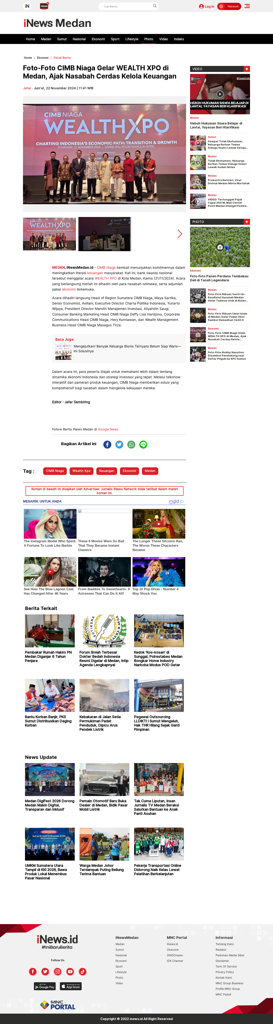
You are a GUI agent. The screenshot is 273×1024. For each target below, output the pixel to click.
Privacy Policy (225, 972)
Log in (209, 6)
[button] (180, 234)
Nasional (79, 39)
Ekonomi (98, 39)
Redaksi (221, 949)
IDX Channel (175, 960)
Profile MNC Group (228, 988)
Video (163, 39)
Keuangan (106, 471)
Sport (115, 39)
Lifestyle (132, 39)
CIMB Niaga (106, 268)
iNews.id (172, 944)
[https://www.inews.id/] (57, 23)
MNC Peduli (223, 994)
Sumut (62, 39)
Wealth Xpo (82, 471)
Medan (46, 39)
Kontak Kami (224, 977)
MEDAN (58, 268)
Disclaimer (222, 960)
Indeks (179, 39)
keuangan (95, 273)
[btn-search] (155, 5)
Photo (148, 39)
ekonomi (69, 289)
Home (30, 39)
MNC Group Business (229, 983)
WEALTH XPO (106, 278)
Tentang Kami (225, 944)
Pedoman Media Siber (230, 955)
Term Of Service (226, 966)
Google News (108, 429)
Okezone (173, 949)
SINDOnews (175, 955)
